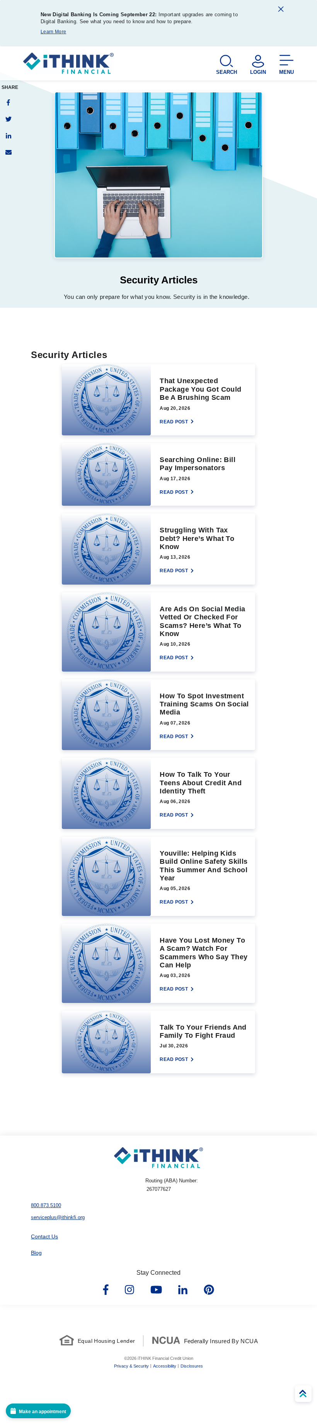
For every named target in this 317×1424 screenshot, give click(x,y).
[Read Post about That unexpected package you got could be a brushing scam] (158, 399)
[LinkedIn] (8, 135)
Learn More (53, 31)
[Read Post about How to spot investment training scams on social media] (158, 714)
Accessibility (164, 1366)
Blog (36, 1253)
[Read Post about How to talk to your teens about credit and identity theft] (158, 793)
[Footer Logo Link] (158, 1157)
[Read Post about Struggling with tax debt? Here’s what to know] (158, 549)
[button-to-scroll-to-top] (303, 1393)
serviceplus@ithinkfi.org (58, 1217)
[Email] (8, 152)
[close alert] (281, 10)
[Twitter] (8, 119)
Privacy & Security (131, 1366)
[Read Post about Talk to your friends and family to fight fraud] (158, 1042)
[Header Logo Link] (68, 65)
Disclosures (192, 1366)
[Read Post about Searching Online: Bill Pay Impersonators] (158, 474)
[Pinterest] (209, 1290)
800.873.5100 (46, 1205)
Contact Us (44, 1236)
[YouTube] (156, 1290)
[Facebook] (8, 102)
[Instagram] (129, 1290)
